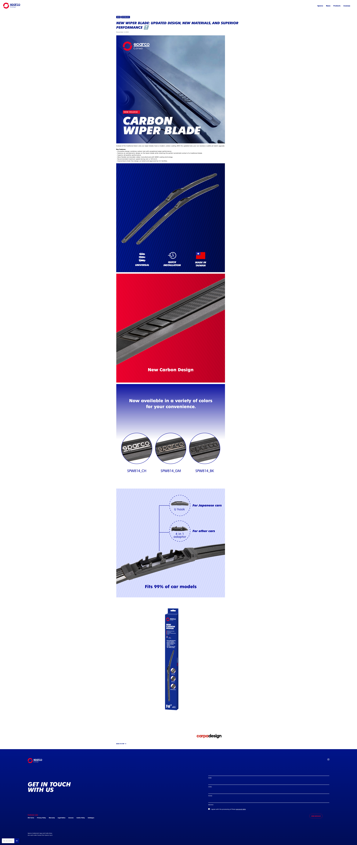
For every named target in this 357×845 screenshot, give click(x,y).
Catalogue (91, 817)
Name (210, 778)
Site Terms (31, 817)
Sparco (320, 6)
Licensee (346, 6)
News (328, 6)
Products (336, 6)
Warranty (52, 817)
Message (210, 804)
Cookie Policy (81, 817)
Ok (17, 840)
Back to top (120, 743)
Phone (210, 796)
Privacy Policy (41, 817)
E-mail (210, 786)
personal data (241, 809)
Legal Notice (61, 817)
